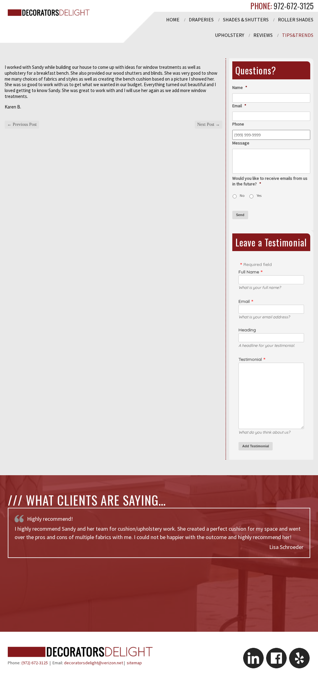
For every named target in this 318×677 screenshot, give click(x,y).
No (242, 195)
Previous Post (22, 124)
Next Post (208, 124)
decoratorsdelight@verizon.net (93, 663)
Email (244, 301)
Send (240, 215)
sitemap (134, 663)
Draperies (201, 19)
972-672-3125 (293, 5)
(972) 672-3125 (34, 663)
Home (172, 19)
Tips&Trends (297, 35)
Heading (247, 330)
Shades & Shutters (246, 19)
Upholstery (229, 35)
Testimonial (250, 359)
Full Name (248, 272)
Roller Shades (295, 19)
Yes (259, 195)
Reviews (263, 35)
